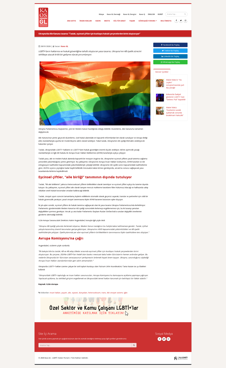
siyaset (75, 292)
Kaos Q (142, 14)
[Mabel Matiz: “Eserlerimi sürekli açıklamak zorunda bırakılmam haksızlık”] (160, 110)
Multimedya (166, 21)
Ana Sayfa (71, 21)
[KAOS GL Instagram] (185, 20)
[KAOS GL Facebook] (176, 20)
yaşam (132, 21)
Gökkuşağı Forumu (147, 21)
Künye (101, 14)
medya (107, 21)
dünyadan (83, 292)
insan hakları (86, 21)
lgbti (125, 292)
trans (104, 292)
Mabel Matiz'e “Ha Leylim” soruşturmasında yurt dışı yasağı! (175, 84)
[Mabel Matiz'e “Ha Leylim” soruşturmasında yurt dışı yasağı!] (160, 83)
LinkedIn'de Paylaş (171, 56)
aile (69, 292)
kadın (98, 21)
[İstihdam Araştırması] (93, 307)
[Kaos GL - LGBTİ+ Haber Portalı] (44, 17)
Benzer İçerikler (161, 72)
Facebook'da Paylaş (171, 45)
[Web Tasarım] (181, 358)
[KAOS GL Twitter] (181, 20)
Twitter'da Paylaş (171, 50)
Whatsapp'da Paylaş (171, 62)
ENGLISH (151, 14)
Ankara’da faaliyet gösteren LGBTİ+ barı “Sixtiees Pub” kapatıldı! (175, 97)
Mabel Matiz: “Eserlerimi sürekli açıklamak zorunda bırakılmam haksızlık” (174, 111)
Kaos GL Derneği (113, 14)
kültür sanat (120, 21)
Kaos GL (64, 46)
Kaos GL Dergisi (129, 14)
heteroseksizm (94, 292)
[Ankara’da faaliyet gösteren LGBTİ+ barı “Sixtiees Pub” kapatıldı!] (160, 97)
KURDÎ (160, 14)
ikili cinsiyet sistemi (115, 292)
